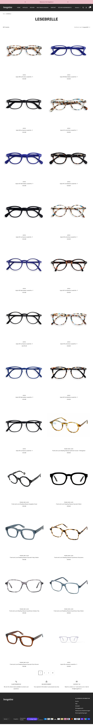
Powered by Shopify (23, 719)
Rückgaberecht (79, 708)
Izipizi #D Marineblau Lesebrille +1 (24, 290)
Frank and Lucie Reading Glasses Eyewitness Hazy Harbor (69, 611)
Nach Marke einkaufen (42, 7)
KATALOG (25, 7)
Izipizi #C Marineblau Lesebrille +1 (24, 183)
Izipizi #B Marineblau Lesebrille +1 (69, 76)
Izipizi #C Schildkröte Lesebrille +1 (69, 183)
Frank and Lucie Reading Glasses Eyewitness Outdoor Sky (24, 611)
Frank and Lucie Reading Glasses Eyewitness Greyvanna (68, 557)
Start (4, 13)
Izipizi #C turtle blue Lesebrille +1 (68, 130)
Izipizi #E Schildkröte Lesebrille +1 (69, 397)
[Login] (86, 7)
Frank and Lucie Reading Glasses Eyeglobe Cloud (24, 504)
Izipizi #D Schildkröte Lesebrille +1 (69, 290)
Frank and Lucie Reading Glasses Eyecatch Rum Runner (24, 664)
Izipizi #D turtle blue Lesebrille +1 (68, 237)
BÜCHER (32, 7)
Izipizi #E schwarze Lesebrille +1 (24, 450)
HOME (18, 7)
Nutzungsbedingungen (81, 713)
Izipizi (24, 74)
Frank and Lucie (68, 448)
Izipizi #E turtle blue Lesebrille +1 (68, 344)
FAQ (76, 703)
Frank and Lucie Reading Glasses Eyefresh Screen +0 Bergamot (68, 450)
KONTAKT (53, 7)
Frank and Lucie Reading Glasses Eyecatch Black (68, 504)
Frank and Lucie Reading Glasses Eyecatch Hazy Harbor (24, 557)
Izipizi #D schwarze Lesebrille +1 (24, 344)
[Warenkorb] (89, 7)
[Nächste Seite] (53, 673)
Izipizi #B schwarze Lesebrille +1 (24, 130)
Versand (77, 706)
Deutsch (77, 7)
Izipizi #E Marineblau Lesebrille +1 (24, 397)
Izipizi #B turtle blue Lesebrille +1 (24, 76)
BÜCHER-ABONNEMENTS (65, 7)
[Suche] (83, 7)
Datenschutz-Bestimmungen (82, 710)
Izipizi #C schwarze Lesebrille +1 (24, 237)
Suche (77, 701)
